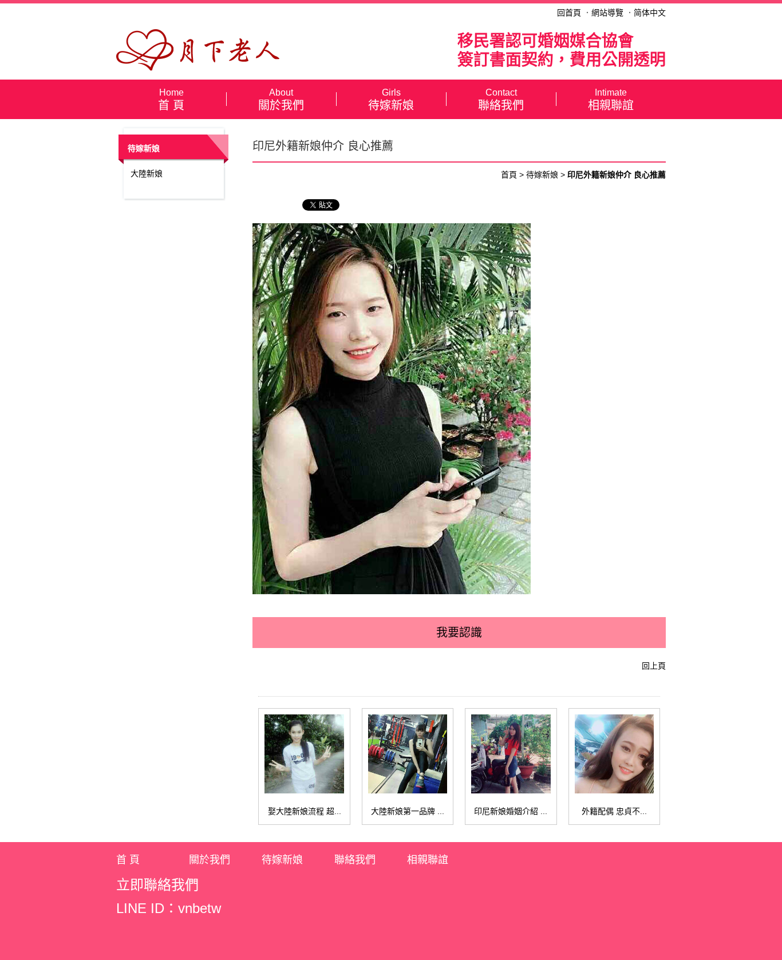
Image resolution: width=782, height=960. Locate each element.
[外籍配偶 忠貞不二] (614, 753)
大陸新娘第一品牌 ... (407, 811)
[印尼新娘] (197, 49)
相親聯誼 (611, 100)
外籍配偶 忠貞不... (614, 811)
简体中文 (650, 12)
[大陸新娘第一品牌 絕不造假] (407, 753)
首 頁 (171, 100)
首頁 (509, 174)
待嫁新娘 (391, 100)
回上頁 (654, 665)
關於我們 (281, 100)
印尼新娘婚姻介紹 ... (510, 811)
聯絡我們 (501, 100)
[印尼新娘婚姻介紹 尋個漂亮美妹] (510, 753)
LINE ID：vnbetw (168, 908)
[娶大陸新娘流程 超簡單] (303, 753)
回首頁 (569, 12)
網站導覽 (607, 12)
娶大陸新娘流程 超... (304, 811)
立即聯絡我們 (157, 884)
